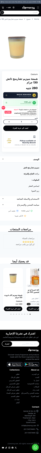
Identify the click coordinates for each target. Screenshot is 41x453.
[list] (20, 288)
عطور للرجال (15, 377)
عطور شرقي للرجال (13, 387)
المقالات (36, 387)
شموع (29, 19)
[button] (38, 7)
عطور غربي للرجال (13, 390)
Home (36, 19)
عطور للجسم (15, 396)
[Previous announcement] (1, 2)
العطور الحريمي (14, 380)
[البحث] (2, 12)
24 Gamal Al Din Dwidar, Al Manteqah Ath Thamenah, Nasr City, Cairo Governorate (29, 416)
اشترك (7, 344)
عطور (18, 374)
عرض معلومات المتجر (9, 140)
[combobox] (24, 12)
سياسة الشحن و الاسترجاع (30, 393)
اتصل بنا (36, 380)
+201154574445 (30, 429)
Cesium (34, 74)
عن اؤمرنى (35, 374)
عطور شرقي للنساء (13, 393)
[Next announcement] (40, 2)
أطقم (18, 402)
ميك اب (17, 399)
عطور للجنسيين (14, 383)
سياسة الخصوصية (33, 383)
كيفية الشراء (35, 396)
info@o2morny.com (28, 425)
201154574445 (30, 433)
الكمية (36, 118)
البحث (37, 377)
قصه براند (36, 390)
